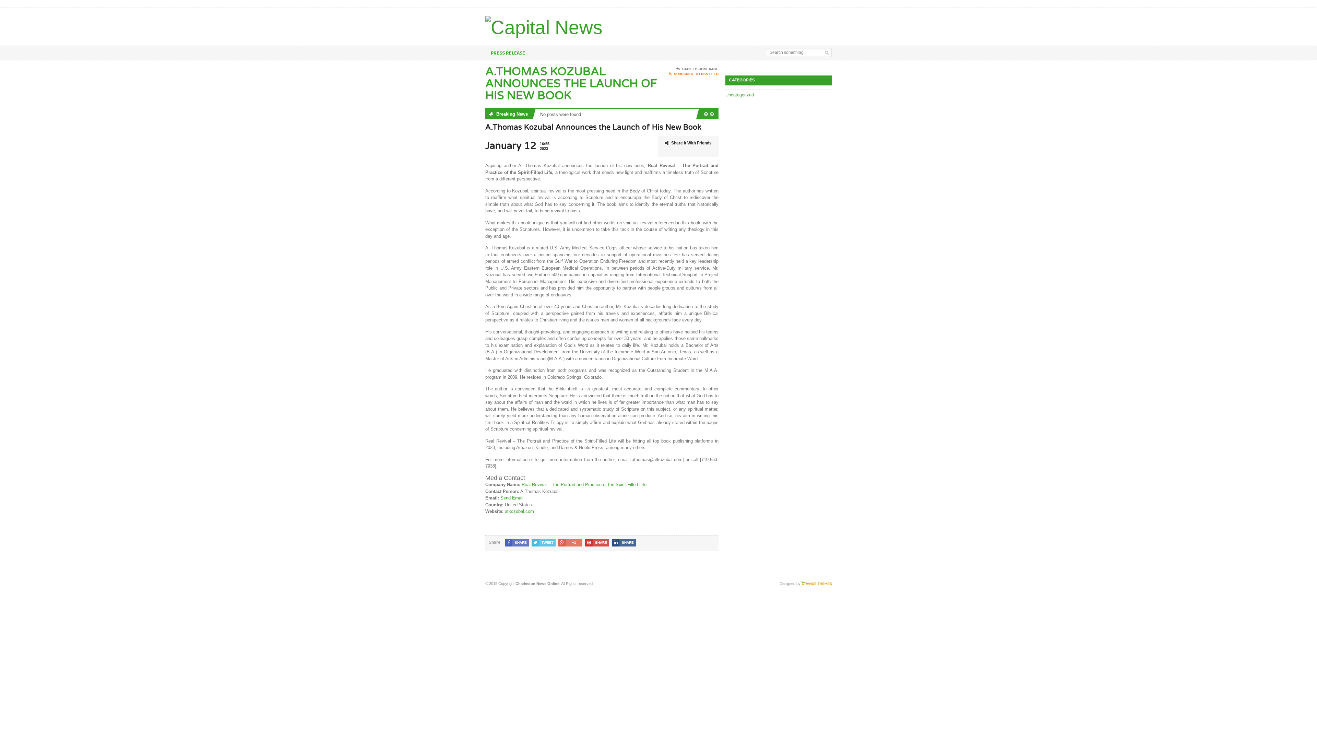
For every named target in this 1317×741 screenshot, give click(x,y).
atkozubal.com (519, 511)
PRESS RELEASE (508, 52)
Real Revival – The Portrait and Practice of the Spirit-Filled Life (584, 484)
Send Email (511, 498)
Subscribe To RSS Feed (696, 74)
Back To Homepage (700, 69)
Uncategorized (739, 94)
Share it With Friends (691, 143)
